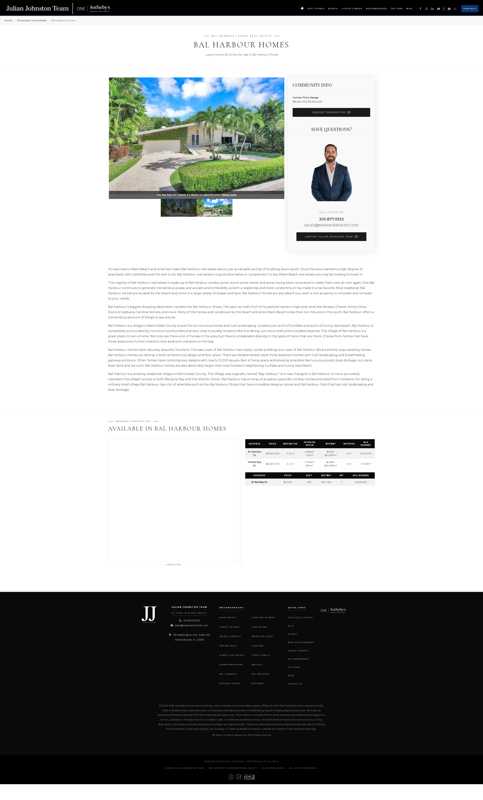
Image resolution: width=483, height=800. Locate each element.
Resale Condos (298, 650)
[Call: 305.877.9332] (455, 8)
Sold (291, 626)
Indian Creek (228, 646)
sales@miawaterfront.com (331, 225)
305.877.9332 (331, 219)
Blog (409, 8)
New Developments (301, 642)
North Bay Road (262, 636)
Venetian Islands (263, 617)
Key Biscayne (260, 674)
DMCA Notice (254, 761)
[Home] (302, 8)
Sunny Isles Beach (232, 655)
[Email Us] (449, 8)
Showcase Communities (32, 20)
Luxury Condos (352, 8)
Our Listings (316, 8)
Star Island (259, 627)
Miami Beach (227, 617)
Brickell (257, 664)
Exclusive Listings (300, 617)
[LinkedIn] (432, 8)
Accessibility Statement (217, 761)
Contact (470, 9)
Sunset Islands (229, 627)
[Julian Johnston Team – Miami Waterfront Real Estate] (58, 8)
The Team (397, 8)
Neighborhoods (376, 8)
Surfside (258, 646)
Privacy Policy (271, 761)
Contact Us (295, 684)
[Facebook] (420, 8)
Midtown (258, 683)
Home (8, 20)
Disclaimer (238, 761)
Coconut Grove (229, 683)
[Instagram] (426, 8)
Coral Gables (261, 655)
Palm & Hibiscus (230, 636)
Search (333, 8)
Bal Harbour (228, 674)
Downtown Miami (231, 664)
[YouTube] (438, 8)
